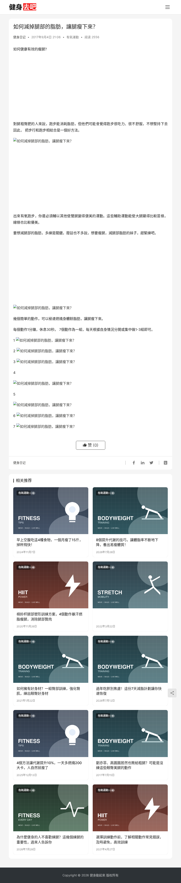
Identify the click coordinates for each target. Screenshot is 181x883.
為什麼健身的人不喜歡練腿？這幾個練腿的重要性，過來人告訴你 (50, 839)
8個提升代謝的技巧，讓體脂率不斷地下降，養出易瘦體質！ (127, 542)
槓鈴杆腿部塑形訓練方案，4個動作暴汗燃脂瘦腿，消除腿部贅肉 (49, 616)
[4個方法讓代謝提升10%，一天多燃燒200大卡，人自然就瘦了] (50, 733)
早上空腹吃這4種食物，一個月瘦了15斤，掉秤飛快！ (50, 542)
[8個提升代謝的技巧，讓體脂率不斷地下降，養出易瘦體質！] (130, 510)
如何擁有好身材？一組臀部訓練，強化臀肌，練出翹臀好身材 (48, 691)
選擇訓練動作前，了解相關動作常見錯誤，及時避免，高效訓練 (129, 839)
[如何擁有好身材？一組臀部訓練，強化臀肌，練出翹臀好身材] (50, 659)
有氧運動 (72, 37)
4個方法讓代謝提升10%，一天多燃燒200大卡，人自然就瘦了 (49, 765)
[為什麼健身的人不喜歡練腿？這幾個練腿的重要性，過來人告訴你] (50, 808)
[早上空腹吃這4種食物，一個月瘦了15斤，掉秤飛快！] (50, 510)
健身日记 (19, 37)
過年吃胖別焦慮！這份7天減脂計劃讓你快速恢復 (129, 691)
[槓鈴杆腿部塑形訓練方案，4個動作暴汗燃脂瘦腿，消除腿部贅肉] (50, 585)
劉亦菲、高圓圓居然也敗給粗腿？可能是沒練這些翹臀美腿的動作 (129, 765)
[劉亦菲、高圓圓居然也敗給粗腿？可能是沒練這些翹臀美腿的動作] (130, 733)
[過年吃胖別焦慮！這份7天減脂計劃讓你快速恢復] (130, 659)
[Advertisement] (90, 87)
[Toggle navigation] (167, 7)
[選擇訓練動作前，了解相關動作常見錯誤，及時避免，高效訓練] (130, 808)
